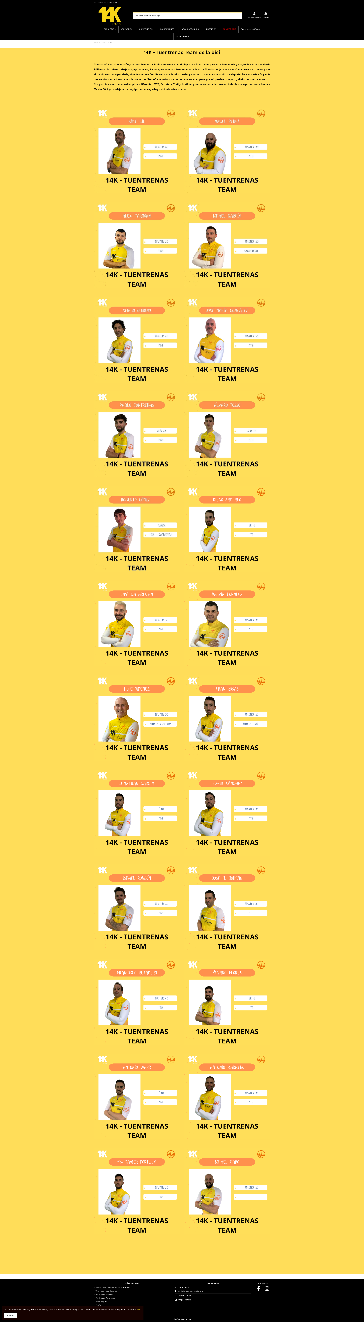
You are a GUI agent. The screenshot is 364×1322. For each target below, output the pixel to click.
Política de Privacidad (105, 1298)
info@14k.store (184, 1300)
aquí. (139, 1309)
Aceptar (10, 1315)
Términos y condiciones (106, 1291)
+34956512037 (184, 1295)
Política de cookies (104, 1294)
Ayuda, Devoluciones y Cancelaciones (113, 1287)
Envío (98, 1305)
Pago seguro (101, 1301)
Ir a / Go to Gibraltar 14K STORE (106, 3)
